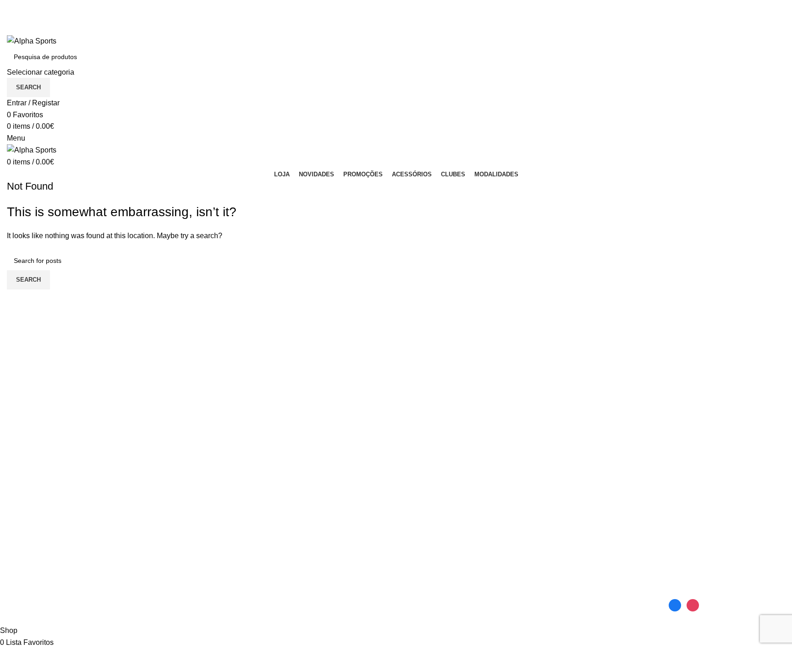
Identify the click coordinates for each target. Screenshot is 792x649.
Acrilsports (222, 510)
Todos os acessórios (436, 527)
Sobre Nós (552, 544)
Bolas (412, 510)
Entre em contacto (564, 510)
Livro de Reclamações (571, 527)
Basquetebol (27, 527)
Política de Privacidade (704, 527)
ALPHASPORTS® (62, 619)
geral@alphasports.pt (570, 602)
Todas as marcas (232, 561)
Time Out (219, 544)
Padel (16, 544)
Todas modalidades (39, 561)
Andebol (20, 510)
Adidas (216, 527)
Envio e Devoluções (699, 510)
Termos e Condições (700, 544)
